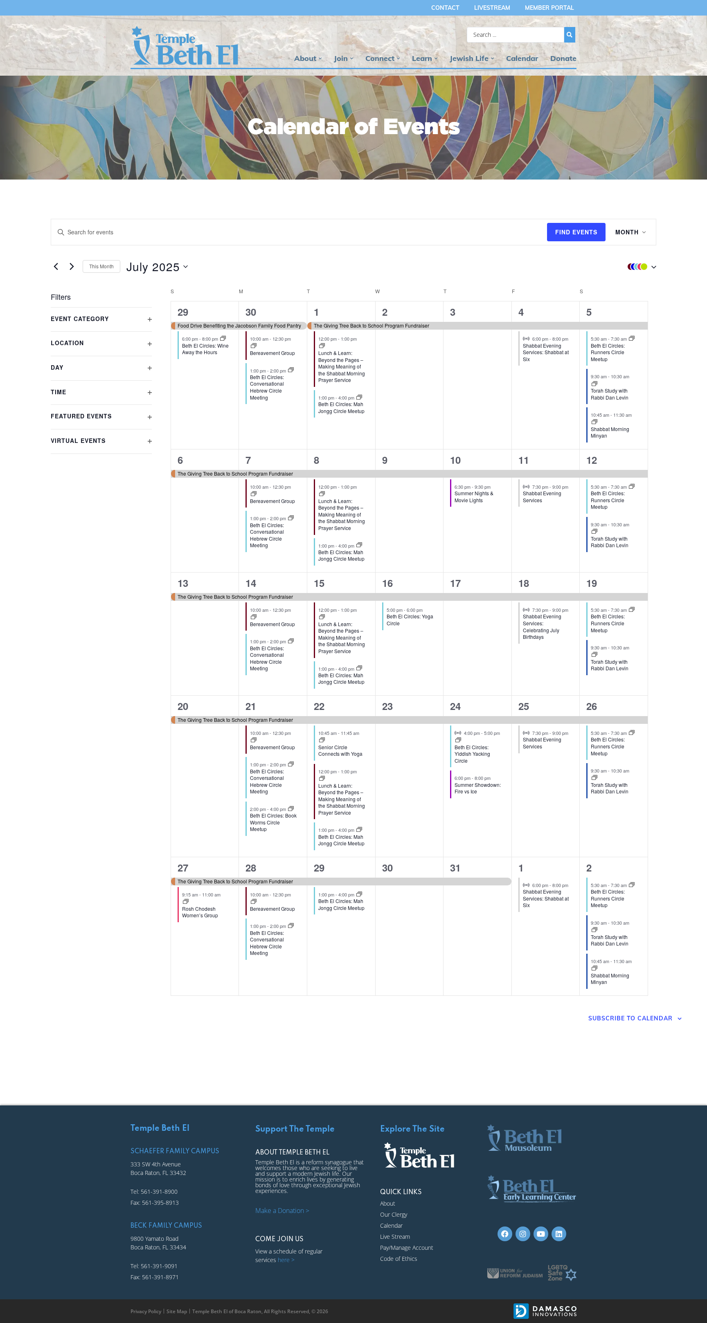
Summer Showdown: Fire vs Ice (478, 788)
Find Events (576, 232)
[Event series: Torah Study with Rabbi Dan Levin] (594, 384)
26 (591, 706)
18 (523, 583)
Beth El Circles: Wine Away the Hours (205, 349)
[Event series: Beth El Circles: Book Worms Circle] (291, 809)
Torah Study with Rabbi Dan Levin (609, 394)
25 (523, 706)
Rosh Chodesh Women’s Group (200, 912)
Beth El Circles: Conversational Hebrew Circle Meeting (267, 387)
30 (250, 312)
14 (250, 583)
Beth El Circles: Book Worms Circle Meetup (273, 822)
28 (250, 867)
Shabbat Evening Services (542, 496)
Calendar (522, 58)
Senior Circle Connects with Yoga (340, 750)
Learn (422, 58)
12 (591, 460)
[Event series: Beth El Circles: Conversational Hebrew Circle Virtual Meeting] (291, 370)
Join (341, 58)
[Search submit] (569, 35)
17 (455, 583)
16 (387, 583)
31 (455, 867)
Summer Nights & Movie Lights (474, 496)
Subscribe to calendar (630, 1018)
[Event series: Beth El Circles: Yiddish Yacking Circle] (458, 740)
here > (286, 1260)
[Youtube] (541, 1233)
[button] (640, 266)
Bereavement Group (272, 352)
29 (183, 312)
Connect (379, 58)
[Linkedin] (559, 1233)
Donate (563, 58)
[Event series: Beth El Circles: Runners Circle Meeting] (632, 338)
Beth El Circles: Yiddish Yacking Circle (472, 753)
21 (250, 706)
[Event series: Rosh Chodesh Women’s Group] (186, 901)
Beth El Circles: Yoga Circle (410, 620)
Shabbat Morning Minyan (610, 432)
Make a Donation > (282, 1210)
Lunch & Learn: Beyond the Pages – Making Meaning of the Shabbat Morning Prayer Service (341, 366)
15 (319, 583)
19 (591, 583)
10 (455, 460)
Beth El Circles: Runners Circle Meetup (608, 352)
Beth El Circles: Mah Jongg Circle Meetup (341, 407)
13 (183, 583)
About (305, 58)
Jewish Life (469, 58)
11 (523, 460)
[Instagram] (523, 1233)
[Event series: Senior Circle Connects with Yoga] (322, 740)
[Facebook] (505, 1233)
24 (455, 706)
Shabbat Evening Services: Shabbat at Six (546, 352)
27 (183, 867)
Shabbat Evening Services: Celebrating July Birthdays (542, 626)
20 (183, 706)
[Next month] (72, 267)
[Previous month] (56, 267)
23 (387, 706)
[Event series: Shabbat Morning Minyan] (594, 422)
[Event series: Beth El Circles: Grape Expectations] (223, 338)
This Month (101, 266)
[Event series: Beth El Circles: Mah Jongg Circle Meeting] (359, 397)
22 (319, 706)
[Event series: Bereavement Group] (254, 346)
